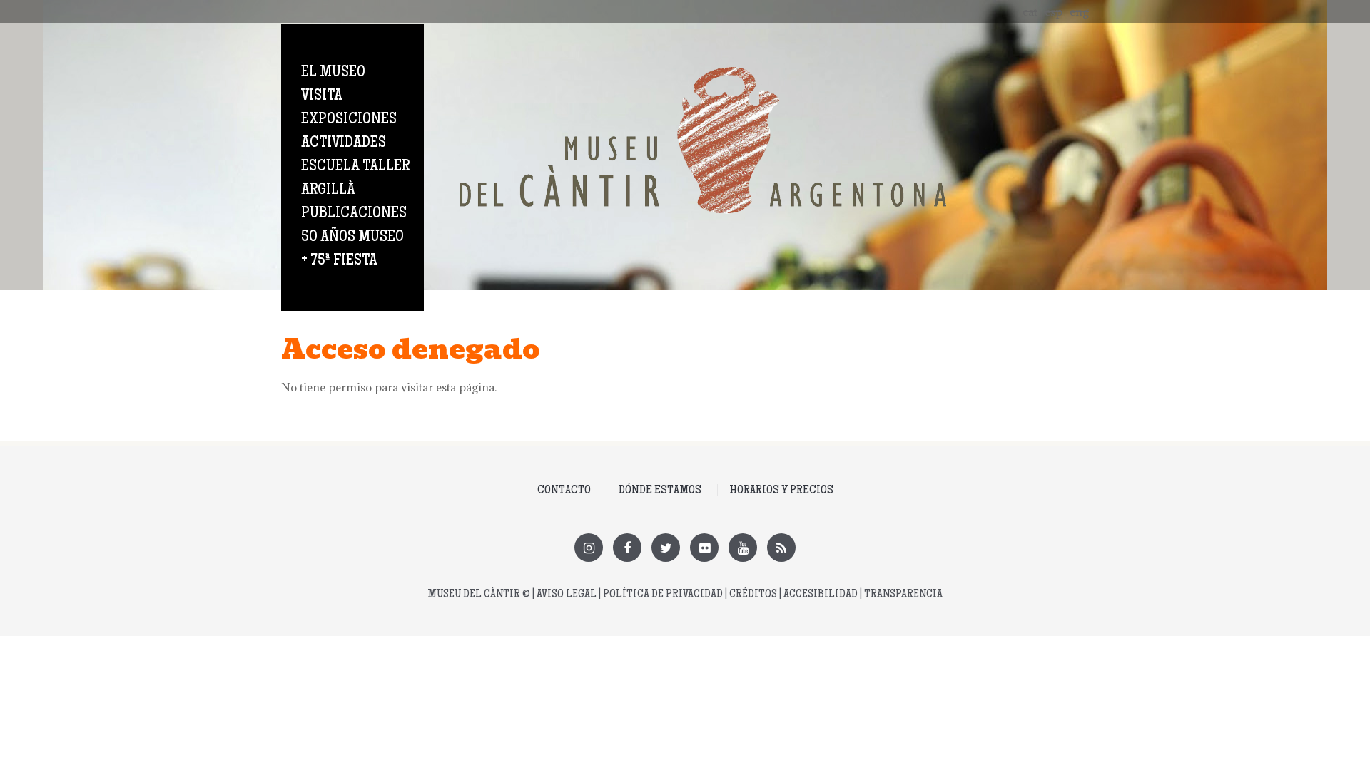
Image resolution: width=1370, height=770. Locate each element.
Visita (321, 96)
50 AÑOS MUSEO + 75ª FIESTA (352, 249)
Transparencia (903, 595)
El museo (333, 72)
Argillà (328, 190)
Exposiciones (349, 119)
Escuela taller (355, 166)
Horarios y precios (781, 490)
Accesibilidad (820, 595)
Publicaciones (354, 213)
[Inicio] (703, 75)
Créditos (753, 595)
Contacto (564, 490)
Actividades (343, 143)
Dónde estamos (660, 490)
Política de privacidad (663, 595)
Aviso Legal (567, 595)
